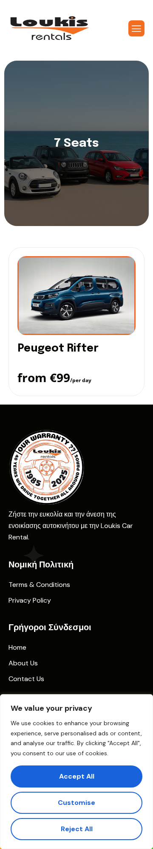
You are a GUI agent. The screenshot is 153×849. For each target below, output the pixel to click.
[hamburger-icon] (136, 28)
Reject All (77, 828)
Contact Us (26, 678)
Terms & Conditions (39, 584)
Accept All (76, 776)
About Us (23, 663)
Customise (76, 802)
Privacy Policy (29, 600)
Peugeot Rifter (58, 348)
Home (17, 647)
